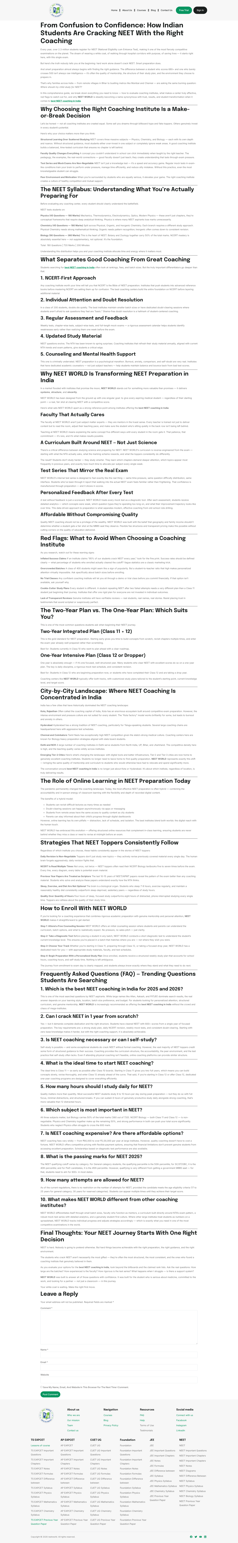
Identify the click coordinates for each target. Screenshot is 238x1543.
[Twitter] (196, 1537)
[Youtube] (200, 1537)
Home (114, 10)
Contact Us (166, 10)
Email (44, 1362)
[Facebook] (191, 1537)
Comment (46, 1308)
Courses (141, 10)
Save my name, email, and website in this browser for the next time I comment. (86, 1387)
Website (44, 1374)
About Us (127, 10)
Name (44, 1349)
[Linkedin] (205, 1537)
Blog (153, 10)
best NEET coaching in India (66, 100)
